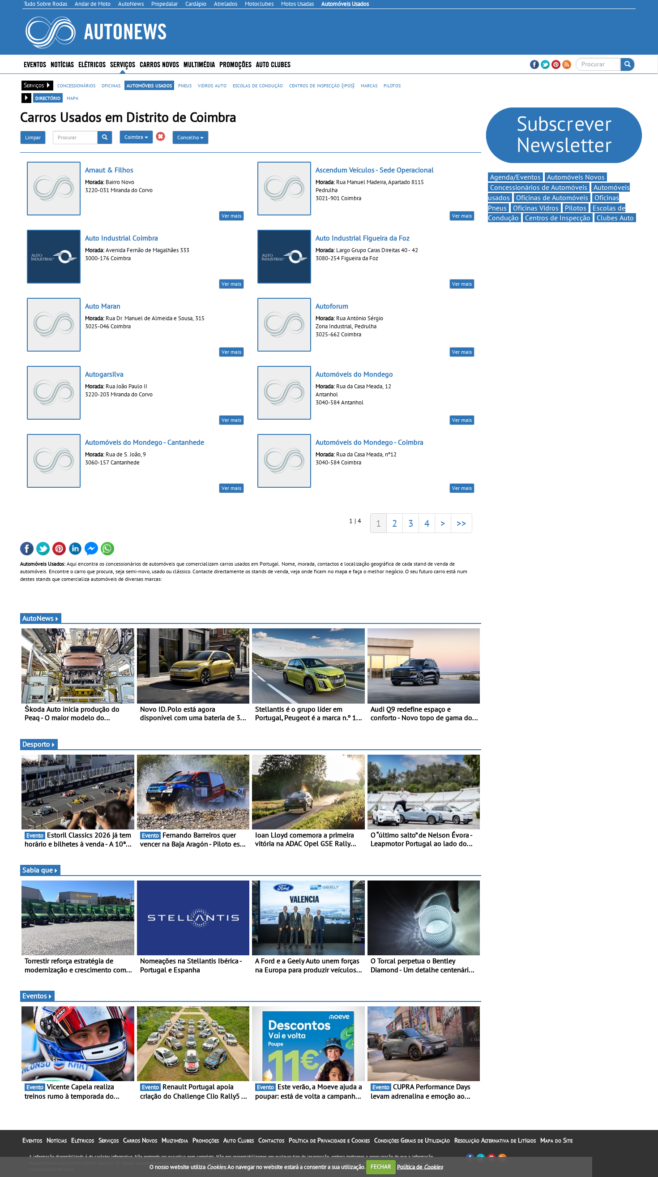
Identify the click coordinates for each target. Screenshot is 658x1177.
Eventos (35, 64)
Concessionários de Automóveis (538, 187)
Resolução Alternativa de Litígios (495, 1140)
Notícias (57, 1140)
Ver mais (231, 215)
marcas (369, 85)
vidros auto (212, 85)
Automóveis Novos (576, 176)
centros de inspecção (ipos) (322, 85)
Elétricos (82, 1140)
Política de (420, 1166)
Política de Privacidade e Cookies (329, 1140)
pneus (185, 85)
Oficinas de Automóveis (552, 197)
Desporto (36, 743)
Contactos (271, 1140)
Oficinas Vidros (536, 207)
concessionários (76, 85)
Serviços (108, 1140)
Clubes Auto (615, 217)
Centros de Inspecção (557, 217)
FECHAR (381, 1166)
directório (47, 98)
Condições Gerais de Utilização (412, 1140)
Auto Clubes (238, 1140)
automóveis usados (149, 85)
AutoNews (38, 618)
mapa (72, 98)
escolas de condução (258, 85)
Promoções (235, 64)
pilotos (392, 85)
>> (461, 523)
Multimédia (199, 64)
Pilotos (575, 207)
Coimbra (134, 136)
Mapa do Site (556, 1140)
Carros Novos (159, 64)
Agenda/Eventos (515, 176)
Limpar (33, 137)
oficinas (111, 85)
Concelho (188, 137)
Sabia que (37, 869)
